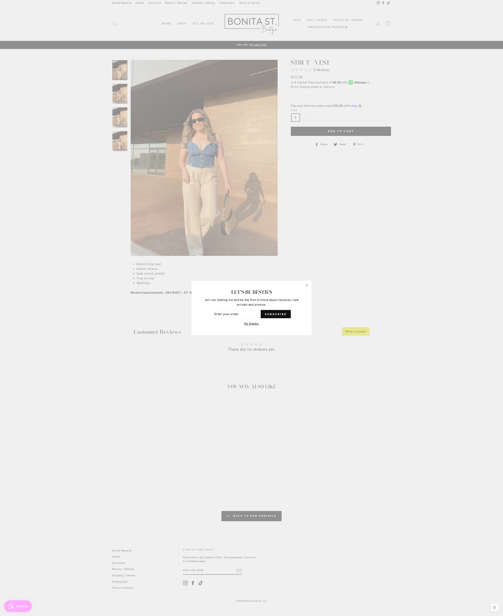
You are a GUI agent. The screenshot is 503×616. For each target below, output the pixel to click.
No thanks (251, 324)
